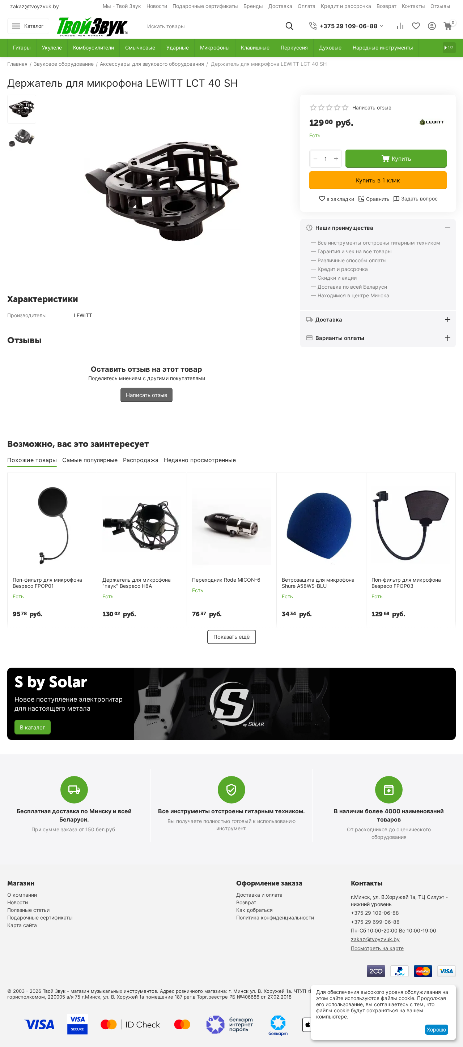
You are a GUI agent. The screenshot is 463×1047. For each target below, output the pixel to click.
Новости (156, 6)
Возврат (386, 6)
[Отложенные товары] (416, 26)
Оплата (306, 6)
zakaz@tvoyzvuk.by (34, 6)
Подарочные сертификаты (205, 6)
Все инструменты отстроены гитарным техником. (231, 811)
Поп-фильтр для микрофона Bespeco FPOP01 (47, 583)
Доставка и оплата (259, 895)
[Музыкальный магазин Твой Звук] (92, 25)
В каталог (32, 727)
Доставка (280, 6)
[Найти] (289, 26)
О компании (22, 895)
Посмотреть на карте (377, 948)
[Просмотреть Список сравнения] (400, 26)
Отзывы (440, 6)
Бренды (253, 6)
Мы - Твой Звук (122, 6)
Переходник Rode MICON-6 (226, 580)
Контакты (413, 6)
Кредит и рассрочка (346, 6)
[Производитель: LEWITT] (432, 122)
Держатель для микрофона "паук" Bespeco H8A (136, 583)
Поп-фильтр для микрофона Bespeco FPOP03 (406, 583)
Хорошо (436, 1029)
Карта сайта (22, 925)
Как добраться (254, 910)
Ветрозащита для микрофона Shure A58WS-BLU (318, 583)
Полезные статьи (28, 910)
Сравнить (378, 199)
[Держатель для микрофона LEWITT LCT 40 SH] (163, 192)
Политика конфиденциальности (275, 917)
